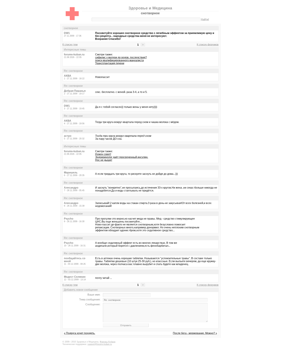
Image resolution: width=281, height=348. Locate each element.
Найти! (205, 19)
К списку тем (70, 44)
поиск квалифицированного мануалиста (119, 60)
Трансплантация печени (109, 63)
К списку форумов (208, 44)
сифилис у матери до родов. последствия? (121, 57)
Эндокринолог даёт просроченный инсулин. (121, 157)
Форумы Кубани (107, 342)
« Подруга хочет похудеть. (79, 333)
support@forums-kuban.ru (99, 344)
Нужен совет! (103, 154)
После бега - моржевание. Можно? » (195, 333)
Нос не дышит (103, 160)
